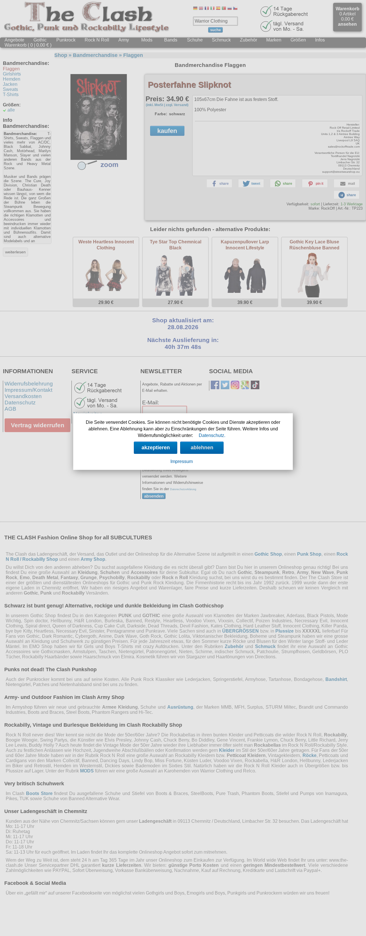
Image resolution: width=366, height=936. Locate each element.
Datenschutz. (212, 435)
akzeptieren (156, 447)
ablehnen (202, 447)
